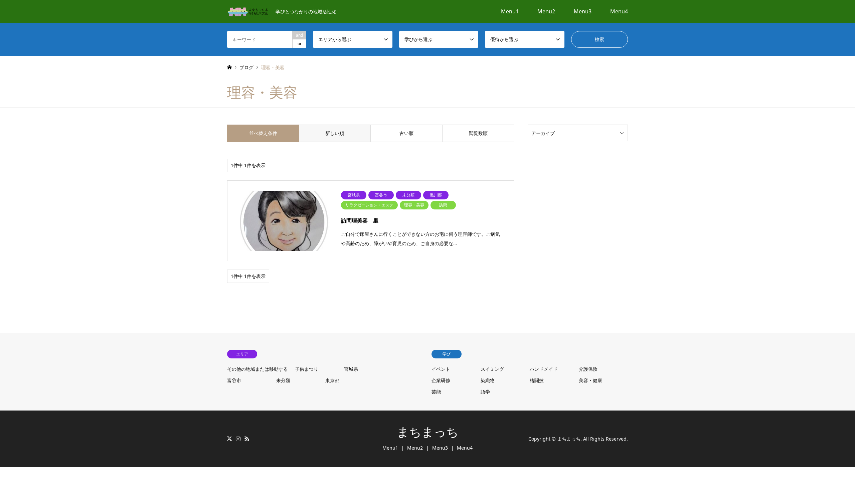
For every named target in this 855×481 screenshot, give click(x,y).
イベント (441, 369)
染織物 (488, 380)
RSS (246, 438)
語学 (485, 391)
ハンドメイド (544, 369)
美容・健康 (590, 380)
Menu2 (546, 11)
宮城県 (351, 369)
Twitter (229, 438)
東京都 (332, 380)
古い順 (406, 133)
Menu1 (510, 11)
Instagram (238, 438)
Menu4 (619, 11)
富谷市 (234, 380)
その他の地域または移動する (257, 369)
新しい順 (334, 133)
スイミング (492, 369)
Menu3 (582, 11)
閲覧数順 (478, 133)
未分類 (283, 380)
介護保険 (588, 369)
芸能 (436, 391)
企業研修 (441, 380)
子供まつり (306, 369)
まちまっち (428, 432)
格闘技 (537, 380)
